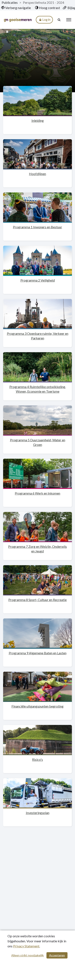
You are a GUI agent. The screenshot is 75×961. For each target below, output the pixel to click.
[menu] (69, 20)
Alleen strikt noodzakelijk (27, 955)
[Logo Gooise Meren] (17, 20)
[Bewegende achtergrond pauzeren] (7, 31)
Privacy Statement (26, 946)
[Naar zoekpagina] (59, 19)
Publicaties (10, 2)
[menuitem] (16, 7)
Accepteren (57, 955)
